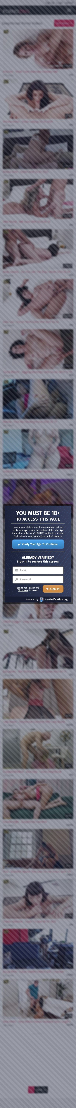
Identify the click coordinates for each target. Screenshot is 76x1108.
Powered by (32, 599)
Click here (23, 590)
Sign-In (54, 589)
